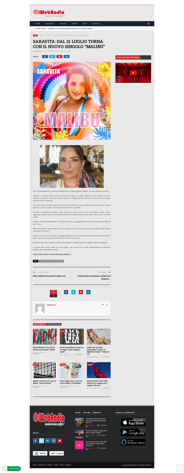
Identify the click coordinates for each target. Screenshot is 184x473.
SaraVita (60, 261)
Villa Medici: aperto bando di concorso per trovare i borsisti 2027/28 (96, 421)
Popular (86, 413)
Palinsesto (49, 24)
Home (37, 24)
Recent (78, 413)
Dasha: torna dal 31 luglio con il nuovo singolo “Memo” (96, 432)
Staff (85, 24)
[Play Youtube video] (133, 73)
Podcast (63, 24)
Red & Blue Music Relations (47, 261)
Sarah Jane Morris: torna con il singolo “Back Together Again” (71, 349)
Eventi (74, 24)
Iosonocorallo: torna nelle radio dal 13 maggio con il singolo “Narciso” (97, 383)
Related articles (40, 324)
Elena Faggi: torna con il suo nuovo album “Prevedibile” (71, 382)
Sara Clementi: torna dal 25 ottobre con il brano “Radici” (44, 348)
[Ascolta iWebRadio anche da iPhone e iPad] (133, 422)
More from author (54, 324)
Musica (35, 35)
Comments (97, 413)
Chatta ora (14, 468)
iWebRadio (38, 51)
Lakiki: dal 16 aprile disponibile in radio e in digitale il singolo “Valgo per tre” (98, 350)
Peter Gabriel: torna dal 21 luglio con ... (50, 276)
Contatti (95, 24)
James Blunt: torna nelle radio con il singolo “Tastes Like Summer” (96, 444)
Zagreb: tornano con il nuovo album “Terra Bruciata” (44, 382)
